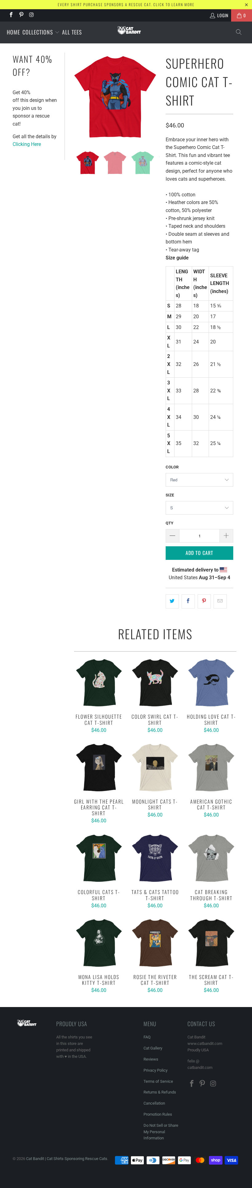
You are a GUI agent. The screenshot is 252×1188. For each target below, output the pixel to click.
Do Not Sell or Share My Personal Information (161, 1132)
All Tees (72, 32)
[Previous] (77, 97)
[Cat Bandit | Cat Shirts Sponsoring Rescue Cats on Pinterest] (21, 15)
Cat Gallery (153, 1048)
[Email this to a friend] (220, 601)
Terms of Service (158, 1081)
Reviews (151, 1059)
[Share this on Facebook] (188, 601)
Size (170, 495)
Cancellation (154, 1103)
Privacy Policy (155, 1070)
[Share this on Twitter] (172, 601)
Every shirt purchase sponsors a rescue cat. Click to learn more (126, 4)
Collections (38, 32)
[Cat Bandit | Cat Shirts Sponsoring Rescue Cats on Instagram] (31, 15)
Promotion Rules (158, 1114)
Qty (169, 523)
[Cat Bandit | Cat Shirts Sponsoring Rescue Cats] (129, 30)
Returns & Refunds (160, 1092)
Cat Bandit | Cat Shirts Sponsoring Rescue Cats (66, 1158)
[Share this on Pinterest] (204, 601)
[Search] (239, 32)
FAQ (147, 1037)
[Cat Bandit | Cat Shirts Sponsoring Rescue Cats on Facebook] (11, 15)
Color (172, 467)
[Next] (154, 97)
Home (13, 32)
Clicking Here (27, 144)
